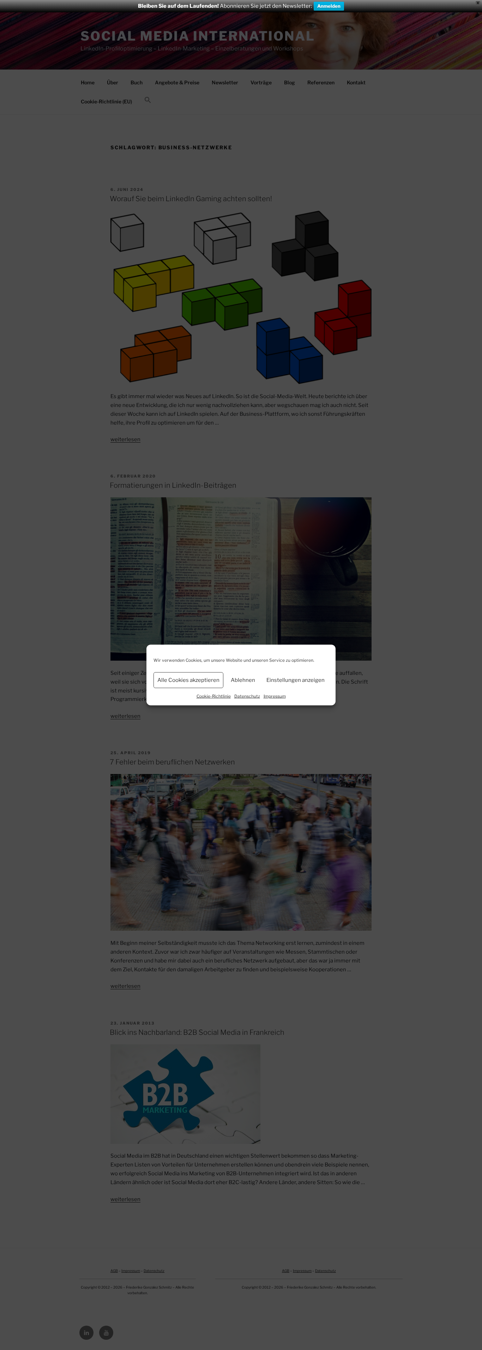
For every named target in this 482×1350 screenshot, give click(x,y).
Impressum (275, 695)
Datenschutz (247, 695)
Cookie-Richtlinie (214, 695)
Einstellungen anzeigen (295, 680)
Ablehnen (243, 680)
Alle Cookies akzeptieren (188, 680)
